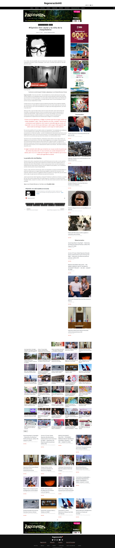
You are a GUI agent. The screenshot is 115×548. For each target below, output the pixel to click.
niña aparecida (36, 205)
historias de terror (39, 203)
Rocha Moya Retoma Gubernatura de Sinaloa (56, 361)
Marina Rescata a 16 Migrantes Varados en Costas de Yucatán (30, 383)
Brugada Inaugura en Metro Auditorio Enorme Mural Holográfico (43, 383)
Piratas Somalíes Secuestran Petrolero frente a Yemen (57, 372)
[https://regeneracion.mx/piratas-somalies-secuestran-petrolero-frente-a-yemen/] (57, 368)
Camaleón (54, 8)
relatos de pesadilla (59, 205)
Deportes (67, 8)
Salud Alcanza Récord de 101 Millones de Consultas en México (43, 416)
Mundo (48, 8)
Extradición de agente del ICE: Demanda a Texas (85, 405)
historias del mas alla (49, 203)
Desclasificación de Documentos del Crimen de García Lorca (43, 405)
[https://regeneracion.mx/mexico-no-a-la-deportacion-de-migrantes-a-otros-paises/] (71, 357)
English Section (75, 8)
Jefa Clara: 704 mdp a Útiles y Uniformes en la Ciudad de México (85, 416)
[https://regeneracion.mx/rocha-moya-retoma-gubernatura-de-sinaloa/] (57, 357)
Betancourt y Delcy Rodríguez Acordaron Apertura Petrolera (57, 405)
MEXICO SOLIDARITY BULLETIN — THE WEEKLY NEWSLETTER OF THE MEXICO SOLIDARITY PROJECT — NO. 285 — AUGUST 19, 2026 (58, 350)
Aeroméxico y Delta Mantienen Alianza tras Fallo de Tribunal (85, 372)
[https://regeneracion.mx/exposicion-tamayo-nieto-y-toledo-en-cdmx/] (71, 368)
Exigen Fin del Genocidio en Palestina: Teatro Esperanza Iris (85, 383)
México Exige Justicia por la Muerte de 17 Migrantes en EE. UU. (57, 394)
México (37, 8)
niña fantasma (44, 205)
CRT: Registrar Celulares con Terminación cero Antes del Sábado (84, 427)
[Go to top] (113, 546)
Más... (25, 431)
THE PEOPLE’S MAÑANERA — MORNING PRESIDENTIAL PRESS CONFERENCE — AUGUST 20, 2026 (71, 383)
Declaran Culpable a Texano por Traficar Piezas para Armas (30, 405)
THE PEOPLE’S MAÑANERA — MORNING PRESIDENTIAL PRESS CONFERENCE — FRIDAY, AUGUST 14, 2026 (71, 427)
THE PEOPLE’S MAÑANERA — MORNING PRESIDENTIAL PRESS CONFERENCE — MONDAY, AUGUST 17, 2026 (57, 427)
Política (43, 8)
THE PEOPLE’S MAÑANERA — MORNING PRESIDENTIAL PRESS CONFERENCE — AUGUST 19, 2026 (71, 394)
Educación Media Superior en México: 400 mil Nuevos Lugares (43, 427)
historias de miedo (30, 203)
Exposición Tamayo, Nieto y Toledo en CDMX (70, 372)
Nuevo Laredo (51, 205)
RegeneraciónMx (27, 95)
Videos (83, 8)
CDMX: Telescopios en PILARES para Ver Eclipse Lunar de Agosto (85, 361)
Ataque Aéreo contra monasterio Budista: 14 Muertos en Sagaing (30, 361)
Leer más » (69, 138)
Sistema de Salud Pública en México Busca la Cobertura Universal (30, 427)
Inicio (31, 8)
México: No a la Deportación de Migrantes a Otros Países (71, 361)
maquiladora (29, 205)
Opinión (61, 8)
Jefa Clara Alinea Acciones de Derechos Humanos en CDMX (30, 416)
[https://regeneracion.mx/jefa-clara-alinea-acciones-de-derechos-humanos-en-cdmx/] (30, 412)
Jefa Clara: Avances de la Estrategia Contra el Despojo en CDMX (71, 416)
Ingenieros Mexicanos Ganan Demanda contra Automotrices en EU (85, 350)
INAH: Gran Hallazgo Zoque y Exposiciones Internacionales (30, 372)
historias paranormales (59, 203)
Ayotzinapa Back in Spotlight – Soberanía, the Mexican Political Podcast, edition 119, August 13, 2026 (79, 244)
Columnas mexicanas (43, 24)
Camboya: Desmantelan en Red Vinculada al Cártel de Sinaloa (44, 361)
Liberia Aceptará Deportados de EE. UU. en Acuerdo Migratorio (85, 394)
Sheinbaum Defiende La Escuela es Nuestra (58, 383)
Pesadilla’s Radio (51, 184)
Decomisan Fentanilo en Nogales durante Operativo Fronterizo (70, 405)
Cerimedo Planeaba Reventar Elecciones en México (71, 350)
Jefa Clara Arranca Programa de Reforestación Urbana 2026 (30, 394)
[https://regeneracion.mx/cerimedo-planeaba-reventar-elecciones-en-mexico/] (71, 346)
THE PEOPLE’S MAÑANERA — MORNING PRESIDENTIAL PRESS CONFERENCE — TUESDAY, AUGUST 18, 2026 (57, 416)
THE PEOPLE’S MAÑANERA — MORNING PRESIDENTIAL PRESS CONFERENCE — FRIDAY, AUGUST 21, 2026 (44, 372)
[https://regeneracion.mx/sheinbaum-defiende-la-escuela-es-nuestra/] (57, 379)
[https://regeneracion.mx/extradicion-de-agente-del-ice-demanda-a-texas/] (85, 401)
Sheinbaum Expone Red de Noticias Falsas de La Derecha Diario (44, 394)
